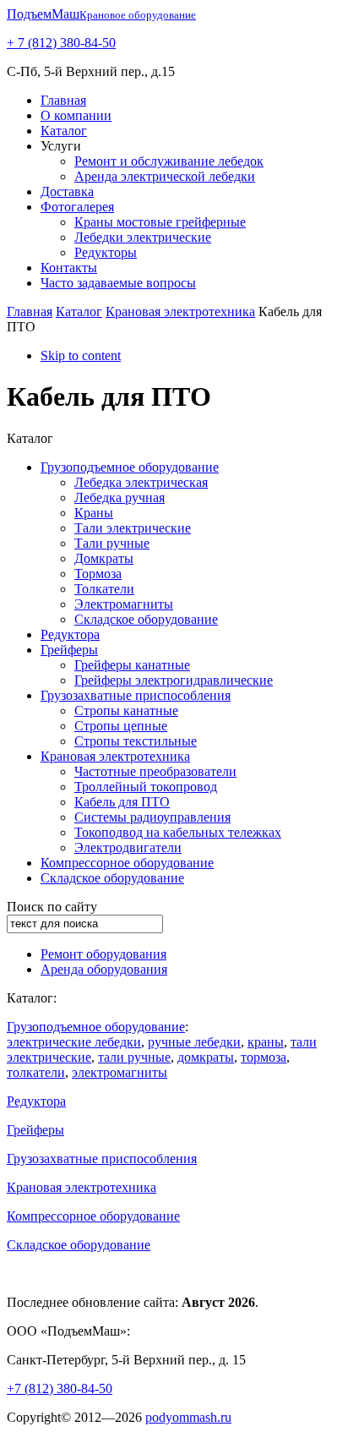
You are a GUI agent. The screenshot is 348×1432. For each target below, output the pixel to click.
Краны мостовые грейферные (160, 222)
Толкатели (104, 589)
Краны (93, 513)
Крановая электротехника (180, 311)
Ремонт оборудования (103, 954)
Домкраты (103, 558)
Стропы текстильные (135, 741)
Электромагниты (123, 604)
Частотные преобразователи (155, 771)
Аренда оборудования (104, 969)
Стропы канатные (126, 710)
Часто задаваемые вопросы (118, 283)
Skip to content (81, 355)
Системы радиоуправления (152, 817)
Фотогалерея (77, 206)
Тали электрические (132, 528)
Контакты (69, 267)
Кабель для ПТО (122, 802)
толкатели (36, 1072)
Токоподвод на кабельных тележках (177, 832)
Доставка (67, 191)
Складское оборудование (146, 619)
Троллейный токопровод (145, 786)
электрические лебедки (74, 1042)
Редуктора (70, 634)
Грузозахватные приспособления (136, 695)
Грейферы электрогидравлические (173, 680)
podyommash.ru (188, 1417)
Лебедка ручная (119, 497)
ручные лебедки (194, 1042)
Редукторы (105, 252)
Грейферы (69, 649)
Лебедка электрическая (141, 482)
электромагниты (119, 1072)
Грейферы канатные (132, 665)
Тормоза (98, 573)
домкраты (205, 1057)
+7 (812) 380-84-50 (59, 1388)
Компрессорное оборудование (127, 862)
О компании (76, 115)
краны (265, 1042)
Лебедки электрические (142, 237)
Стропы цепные (120, 726)
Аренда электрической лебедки (164, 176)
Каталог (64, 130)
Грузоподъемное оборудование (130, 467)
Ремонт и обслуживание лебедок (169, 161)
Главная (63, 100)
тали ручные (134, 1057)
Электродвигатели (128, 847)
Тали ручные (112, 543)
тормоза (263, 1057)
